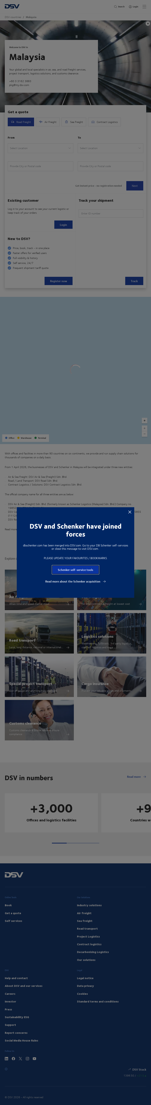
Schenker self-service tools (75, 570)
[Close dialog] (129, 511)
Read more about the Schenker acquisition (73, 581)
